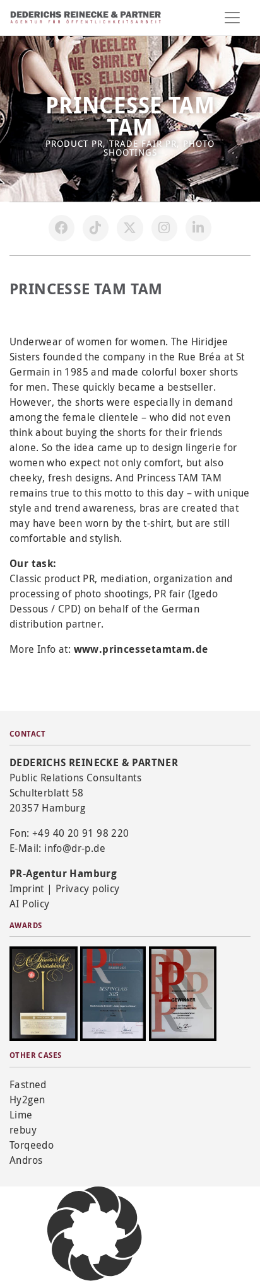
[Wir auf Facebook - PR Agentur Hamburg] (62, 228)
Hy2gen (27, 1099)
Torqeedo (31, 1145)
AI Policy (29, 903)
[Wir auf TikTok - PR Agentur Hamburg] (96, 228)
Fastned (28, 1084)
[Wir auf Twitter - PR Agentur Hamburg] (130, 228)
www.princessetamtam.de (141, 649)
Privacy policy (88, 888)
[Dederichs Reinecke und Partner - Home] (86, 17)
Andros (25, 1160)
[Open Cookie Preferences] (94, 1232)
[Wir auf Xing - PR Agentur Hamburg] (199, 228)
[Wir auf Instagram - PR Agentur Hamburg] (164, 228)
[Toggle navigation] (232, 17)
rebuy (23, 1130)
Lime (21, 1115)
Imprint (26, 888)
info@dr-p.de (74, 848)
